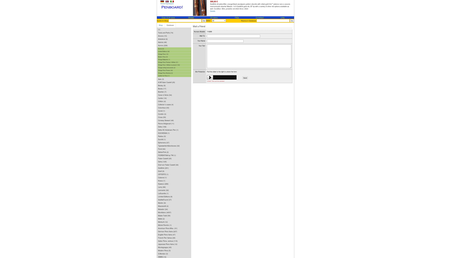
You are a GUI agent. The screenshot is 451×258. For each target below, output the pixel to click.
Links (283, 17)
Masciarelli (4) (163, 206)
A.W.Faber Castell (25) (166, 82)
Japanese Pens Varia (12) (167, 244)
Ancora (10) (162, 36)
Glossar (191, 17)
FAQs (237, 17)
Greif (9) (161, 171)
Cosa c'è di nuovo (168, 17)
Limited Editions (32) (164, 51)
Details (212, 11)
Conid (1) (161, 111)
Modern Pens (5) (164, 250)
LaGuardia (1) (163, 193)
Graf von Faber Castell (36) (168, 165)
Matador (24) (163, 209)
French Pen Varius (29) (166, 238)
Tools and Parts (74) (165, 33)
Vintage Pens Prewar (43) (165, 70)
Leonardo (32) (163, 190)
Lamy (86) (162, 187)
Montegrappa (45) (165, 247)
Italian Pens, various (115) (168, 241)
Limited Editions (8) (165, 196)
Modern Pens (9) (163, 57)
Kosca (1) (161, 180)
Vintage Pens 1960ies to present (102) (169, 65)
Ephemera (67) (163, 142)
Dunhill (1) (162, 139)
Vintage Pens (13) (163, 54)
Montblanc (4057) (164, 212)
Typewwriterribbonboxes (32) (169, 146)
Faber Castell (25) (165, 158)
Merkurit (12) (163, 222)
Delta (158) (162, 127)
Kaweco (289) (163, 184)
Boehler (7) (162, 92)
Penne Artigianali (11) (166, 123)
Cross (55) (162, 117)
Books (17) (162, 88)
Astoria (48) (162, 42)
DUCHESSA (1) (164, 133)
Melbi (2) (161, 219)
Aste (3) (161, 79)
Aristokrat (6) (163, 39)
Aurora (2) (161, 49)
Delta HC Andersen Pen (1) (168, 130)
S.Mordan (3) (163, 253)
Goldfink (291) (163, 168)
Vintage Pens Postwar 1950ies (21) (168, 62)
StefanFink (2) (163, 152)
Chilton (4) (162, 101)
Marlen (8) (162, 203)
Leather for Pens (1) (164, 76)
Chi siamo (214, 17)
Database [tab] (170, 25)
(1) (159, 29)
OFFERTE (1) (163, 174)
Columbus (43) (163, 107)
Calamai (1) (162, 177)
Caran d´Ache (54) (165, 95)
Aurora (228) (163, 45)
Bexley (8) (162, 85)
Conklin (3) (162, 114)
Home (162, 3)
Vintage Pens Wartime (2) (165, 73)
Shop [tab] (161, 25)
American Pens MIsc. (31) (167, 228)
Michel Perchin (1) (165, 225)
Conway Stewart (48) (166, 120)
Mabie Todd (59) (164, 215)
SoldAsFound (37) (165, 200)
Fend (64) (161, 149)
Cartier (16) (162, 98)
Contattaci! (260, 17)
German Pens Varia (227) (167, 231)
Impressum (169, 3)
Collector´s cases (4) (165, 104)
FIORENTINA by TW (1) (167, 155)
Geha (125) (162, 161)
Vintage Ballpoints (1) (164, 59)
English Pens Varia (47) (166, 234)
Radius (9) (162, 136)
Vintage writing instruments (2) (166, 68)
